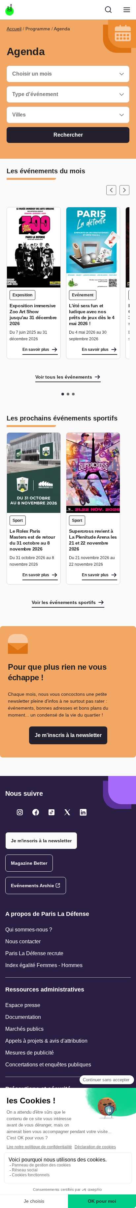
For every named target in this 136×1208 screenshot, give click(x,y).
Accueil (14, 28)
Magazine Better (29, 863)
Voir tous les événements (63, 377)
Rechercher (68, 135)
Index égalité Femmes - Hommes (44, 965)
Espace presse (22, 1005)
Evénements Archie (32, 885)
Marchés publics (24, 1029)
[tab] (62, 394)
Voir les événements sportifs (64, 602)
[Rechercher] (108, 10)
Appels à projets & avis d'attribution (46, 1041)
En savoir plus (35, 349)
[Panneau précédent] (111, 190)
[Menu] (127, 10)
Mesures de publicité (29, 1053)
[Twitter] (20, 812)
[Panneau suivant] (124, 190)
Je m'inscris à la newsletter (68, 735)
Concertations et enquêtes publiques (48, 1064)
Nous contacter (23, 941)
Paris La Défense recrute (34, 953)
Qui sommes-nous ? (28, 929)
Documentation (23, 1017)
